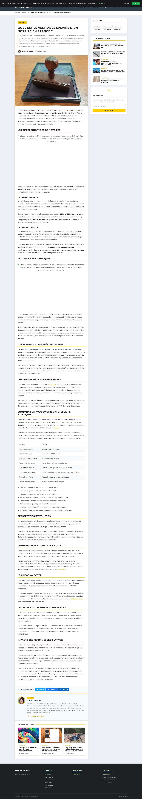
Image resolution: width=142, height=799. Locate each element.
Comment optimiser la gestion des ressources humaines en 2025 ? (113, 72)
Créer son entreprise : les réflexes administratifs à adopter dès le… (28, 750)
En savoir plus (100, 3)
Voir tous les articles (35, 716)
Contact (77, 774)
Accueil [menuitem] (65, 7)
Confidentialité (109, 780)
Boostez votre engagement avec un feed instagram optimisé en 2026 (113, 53)
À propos (106, 774)
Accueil (17, 12)
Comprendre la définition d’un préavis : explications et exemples (112, 80)
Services (117, 29)
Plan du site (107, 782)
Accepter (136, 3)
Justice (56, 428)
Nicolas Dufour (49, 753)
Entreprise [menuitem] (83, 7)
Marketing (107, 29)
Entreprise (106, 26)
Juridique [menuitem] (104, 7)
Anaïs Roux (24, 753)
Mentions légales (109, 777)
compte (53, 385)
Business (97, 26)
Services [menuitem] (123, 7)
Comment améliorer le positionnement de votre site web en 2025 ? (111, 63)
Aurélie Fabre (34, 701)
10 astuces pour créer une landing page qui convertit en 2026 (112, 45)
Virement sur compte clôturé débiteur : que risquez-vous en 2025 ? (74, 749)
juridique (62, 569)
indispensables (77, 599)
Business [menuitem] (74, 7)
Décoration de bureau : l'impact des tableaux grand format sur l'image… (51, 750)
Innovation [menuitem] (94, 7)
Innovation (117, 26)
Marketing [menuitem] (113, 7)
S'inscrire (109, 110)
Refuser (126, 3)
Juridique (25, 12)
